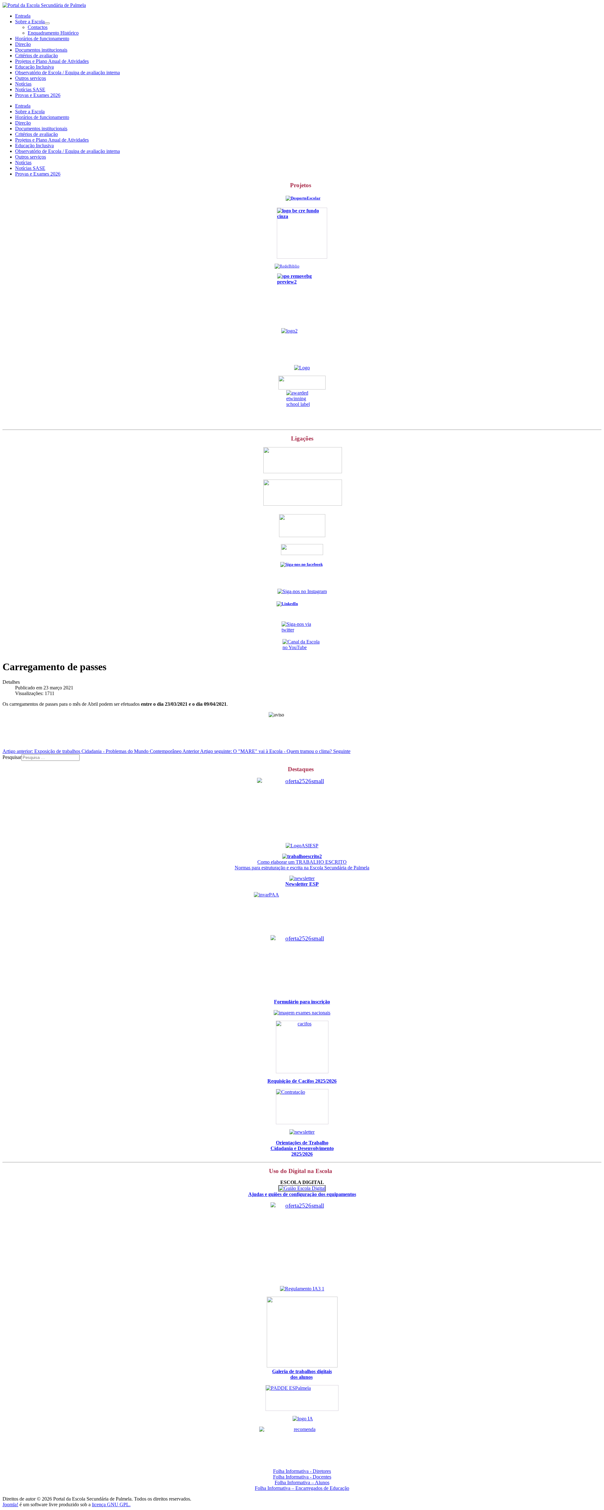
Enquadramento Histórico (53, 33)
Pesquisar (12, 757)
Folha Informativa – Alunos (302, 1482)
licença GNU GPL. (111, 1504)
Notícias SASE (30, 89)
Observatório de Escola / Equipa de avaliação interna (67, 72)
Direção (23, 44)
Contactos (38, 27)
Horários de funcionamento (42, 38)
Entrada (23, 16)
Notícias (23, 84)
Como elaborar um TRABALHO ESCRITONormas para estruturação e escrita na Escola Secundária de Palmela (302, 864)
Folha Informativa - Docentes (302, 1476)
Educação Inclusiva (34, 67)
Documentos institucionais (41, 50)
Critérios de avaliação (36, 55)
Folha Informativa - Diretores (302, 1471)
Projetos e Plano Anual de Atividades (52, 61)
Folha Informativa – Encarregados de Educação (302, 1488)
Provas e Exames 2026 (37, 95)
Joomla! (10, 1504)
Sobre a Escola (30, 21)
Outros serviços (30, 78)
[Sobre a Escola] (47, 23)
